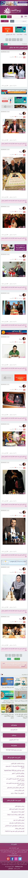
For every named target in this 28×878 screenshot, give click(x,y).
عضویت (3, 17)
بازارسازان (10, 868)
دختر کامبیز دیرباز (14, 729)
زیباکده (25, 34)
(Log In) (23, 666)
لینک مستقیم (12, 85)
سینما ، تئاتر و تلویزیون (10, 34)
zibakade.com (19, 867)
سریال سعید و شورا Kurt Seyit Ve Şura (14, 750)
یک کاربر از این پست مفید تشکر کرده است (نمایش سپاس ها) (14, 144)
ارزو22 (20, 54)
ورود (9, 17)
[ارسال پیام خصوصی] (24, 57)
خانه (25, 16)
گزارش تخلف (4, 85)
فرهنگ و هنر (19, 34)
